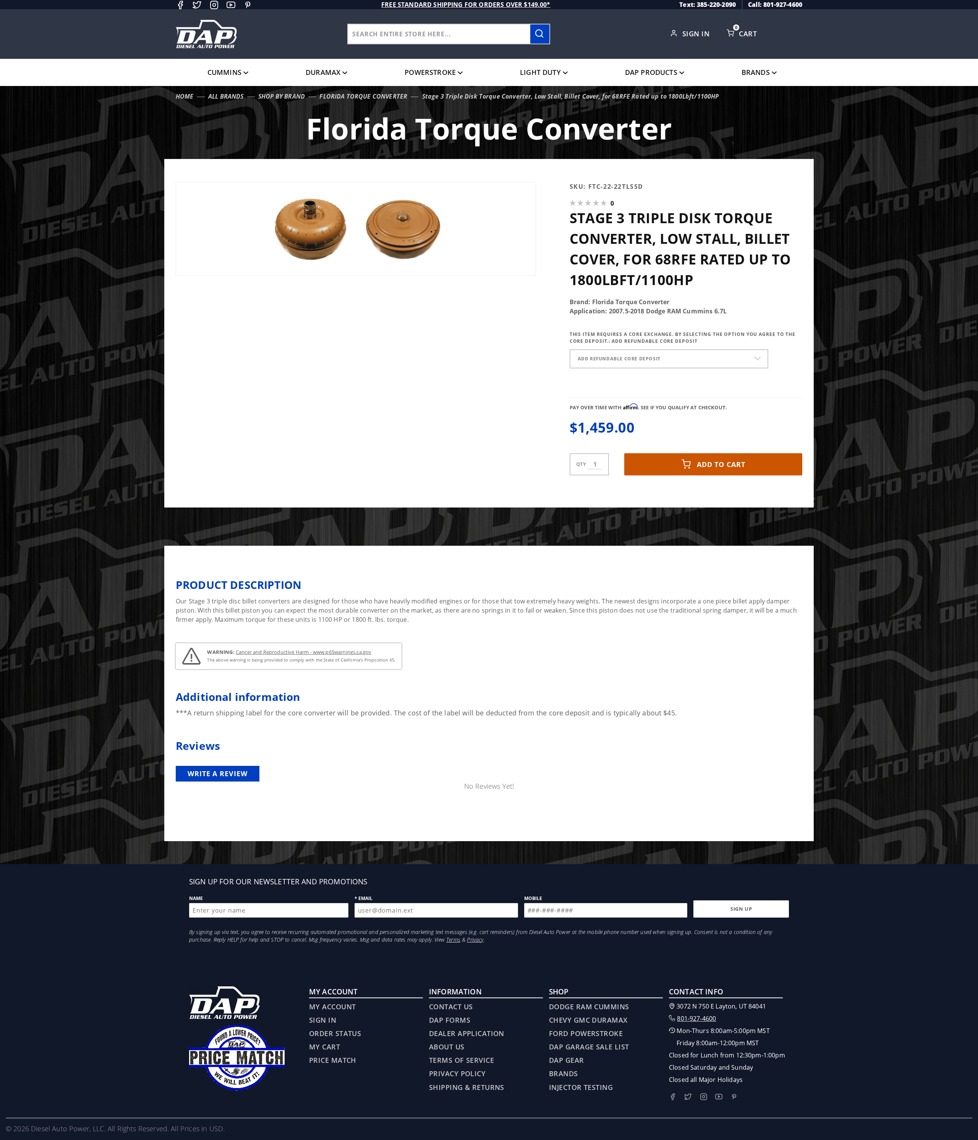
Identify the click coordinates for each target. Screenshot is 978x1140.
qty (581, 464)
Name (196, 898)
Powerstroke (430, 72)
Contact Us (451, 1006)
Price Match (332, 1060)
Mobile (533, 898)
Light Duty (540, 72)
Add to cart (721, 464)
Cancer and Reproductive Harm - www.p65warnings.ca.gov (303, 652)
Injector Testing (581, 1087)
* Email (364, 898)
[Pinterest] (247, 4)
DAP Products (651, 72)
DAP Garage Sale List (589, 1046)
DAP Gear (566, 1060)
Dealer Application (466, 1033)
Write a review (218, 773)
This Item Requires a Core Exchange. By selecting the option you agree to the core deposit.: (682, 337)
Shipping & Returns (466, 1087)
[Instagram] (214, 4)
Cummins (224, 72)
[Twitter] (197, 4)
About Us (447, 1046)
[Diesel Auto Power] (206, 34)
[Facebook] (180, 4)
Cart (749, 33)
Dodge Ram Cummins (589, 1006)
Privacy (475, 939)
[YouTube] (231, 4)
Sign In (697, 33)
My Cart (324, 1046)
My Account (332, 1006)
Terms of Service (461, 1060)
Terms (453, 939)
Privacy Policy (457, 1073)
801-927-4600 (696, 1018)
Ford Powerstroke (586, 1033)
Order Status (335, 1033)
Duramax (323, 72)
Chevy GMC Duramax (588, 1020)
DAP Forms (449, 1020)
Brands (756, 72)
